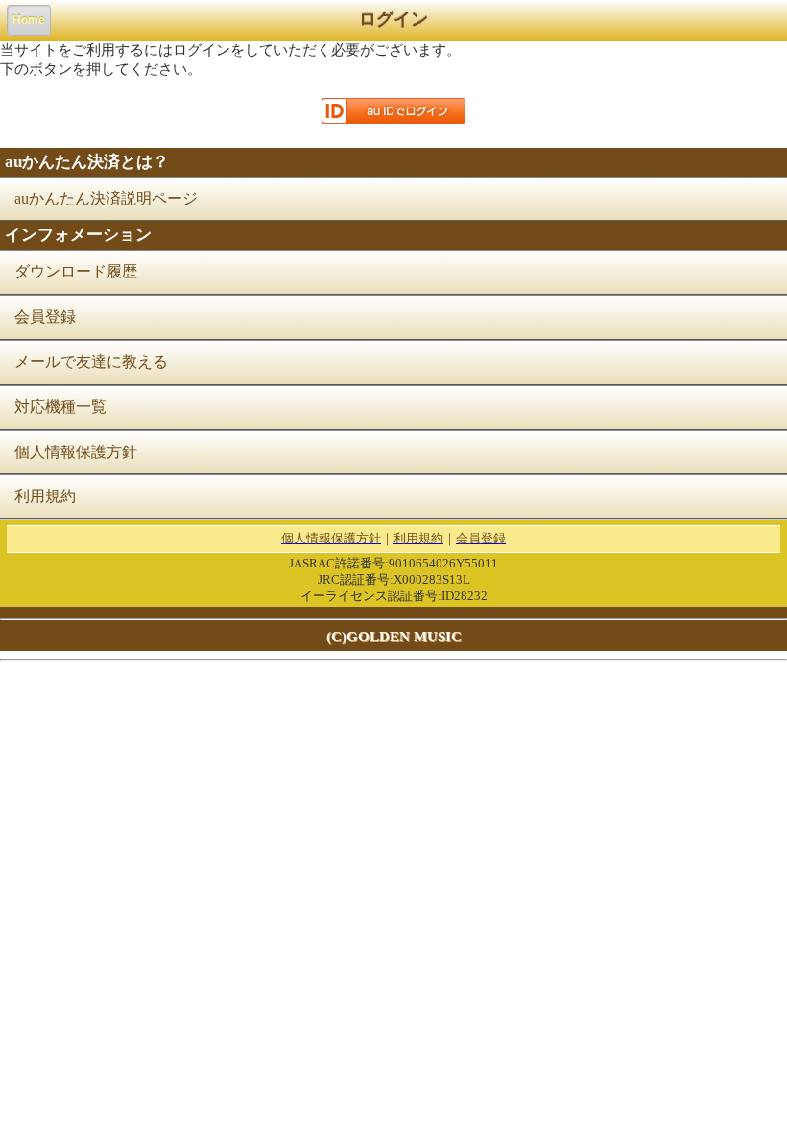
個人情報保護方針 (75, 452)
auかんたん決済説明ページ (106, 198)
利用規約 (45, 496)
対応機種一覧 (60, 406)
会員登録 (45, 316)
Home (28, 20)
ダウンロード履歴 (75, 271)
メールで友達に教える (91, 361)
